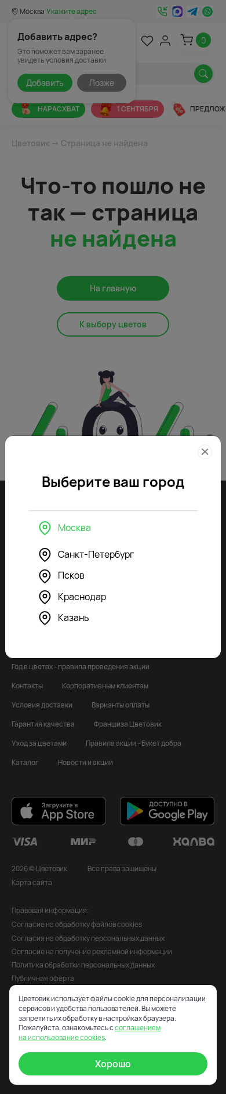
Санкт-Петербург (96, 554)
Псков (71, 575)
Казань (73, 617)
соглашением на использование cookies (90, 1032)
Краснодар (82, 596)
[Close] (205, 452)
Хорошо (113, 1063)
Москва (74, 527)
